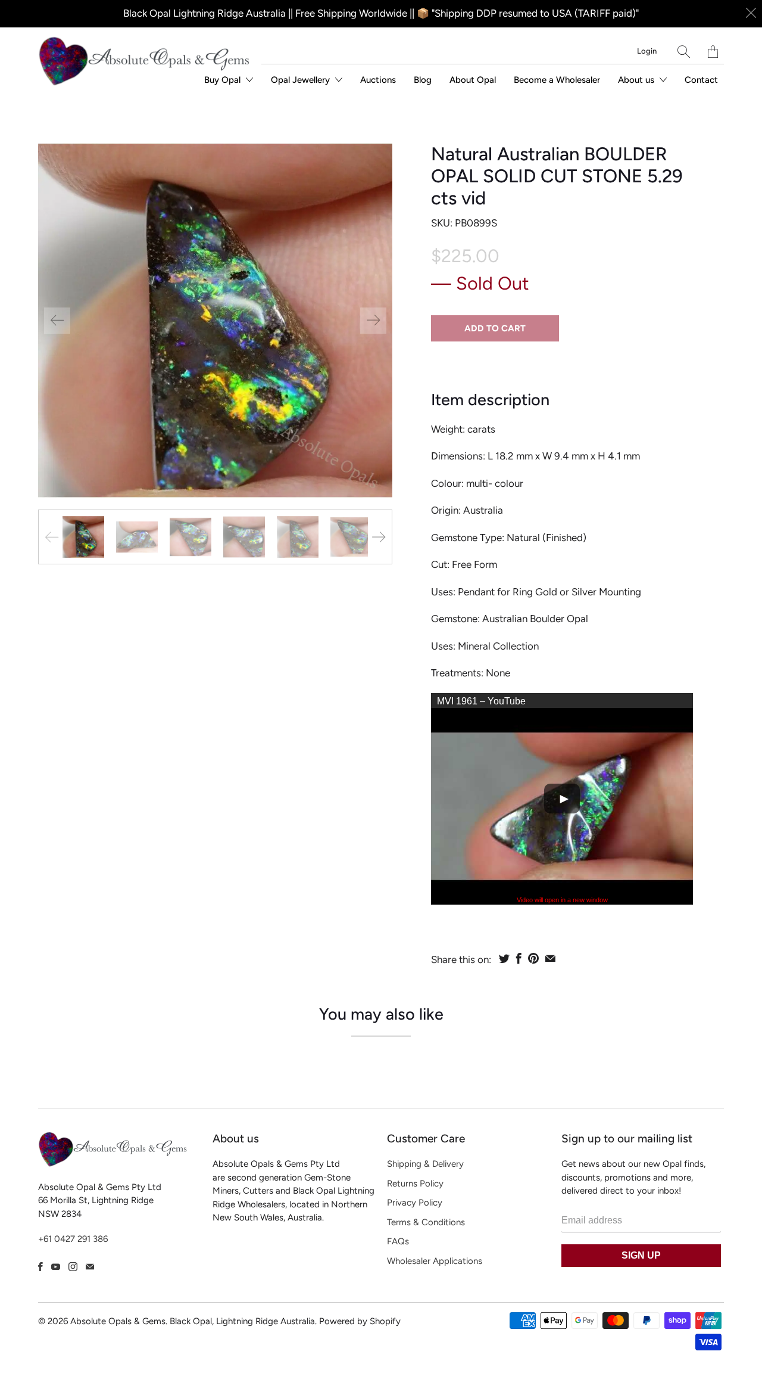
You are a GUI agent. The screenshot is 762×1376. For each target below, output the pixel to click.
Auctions (378, 79)
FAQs (398, 1241)
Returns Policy (415, 1183)
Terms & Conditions (426, 1222)
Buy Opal (223, 79)
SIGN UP (641, 1255)
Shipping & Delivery (425, 1163)
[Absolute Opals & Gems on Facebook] (40, 1266)
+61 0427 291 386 (73, 1239)
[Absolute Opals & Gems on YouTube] (55, 1266)
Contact (701, 79)
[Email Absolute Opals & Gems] (90, 1266)
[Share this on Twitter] (504, 958)
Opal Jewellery (301, 79)
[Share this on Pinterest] (533, 958)
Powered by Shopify (360, 1321)
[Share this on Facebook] (518, 958)
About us (637, 79)
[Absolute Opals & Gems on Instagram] (72, 1266)
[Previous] (57, 320)
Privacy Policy (414, 1202)
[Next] (373, 320)
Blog (423, 79)
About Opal (472, 79)
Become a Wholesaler (557, 79)
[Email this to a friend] (550, 958)
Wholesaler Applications (434, 1261)
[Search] (684, 51)
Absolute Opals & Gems (117, 1321)
